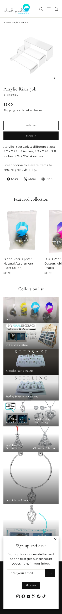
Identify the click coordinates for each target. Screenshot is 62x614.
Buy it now (31, 135)
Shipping (9, 110)
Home (6, 22)
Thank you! (31, 585)
